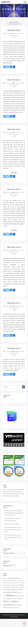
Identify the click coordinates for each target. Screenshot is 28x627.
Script (8, 589)
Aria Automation (14, 578)
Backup (10, 580)
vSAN (17, 605)
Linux (4, 587)
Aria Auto (7, 578)
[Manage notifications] (24, 623)
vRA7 (7, 601)
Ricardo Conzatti (19, 33)
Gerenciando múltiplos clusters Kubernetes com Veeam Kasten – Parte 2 (13, 529)
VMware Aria (17, 596)
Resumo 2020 (14, 129)
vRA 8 (10, 601)
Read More (14, 172)
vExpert (4, 596)
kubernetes (21, 585)
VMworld (20, 598)
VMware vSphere (14, 598)
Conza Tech (5, 2)
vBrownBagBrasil (7, 592)
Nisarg (16, 616)
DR (17, 582)
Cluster (14, 580)
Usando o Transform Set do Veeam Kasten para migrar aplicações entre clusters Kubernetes (14, 513)
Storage (12, 589)
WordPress (22, 615)
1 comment (14, 308)
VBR (15, 589)
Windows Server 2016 (15, 607)
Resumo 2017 (14, 303)
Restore (4, 589)
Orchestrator (13, 587)
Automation (5, 580)
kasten (16, 585)
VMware (10, 595)
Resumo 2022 (14, 30)
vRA (4, 601)
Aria (4, 578)
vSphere (20, 605)
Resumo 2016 (14, 348)
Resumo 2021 (14, 80)
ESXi (19, 582)
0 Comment (14, 35)
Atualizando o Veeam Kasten (12, 524)
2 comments (15, 134)
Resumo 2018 (14, 247)
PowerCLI (18, 587)
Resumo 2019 (14, 189)
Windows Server (7, 607)
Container (18, 580)
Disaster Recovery (12, 582)
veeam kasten (20, 592)
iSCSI (12, 585)
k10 (14, 585)
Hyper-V (9, 585)
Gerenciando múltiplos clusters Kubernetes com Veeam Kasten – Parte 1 (13, 537)
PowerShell (22, 587)
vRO (14, 605)
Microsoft (7, 587)
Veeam (14, 592)
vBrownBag (20, 589)
